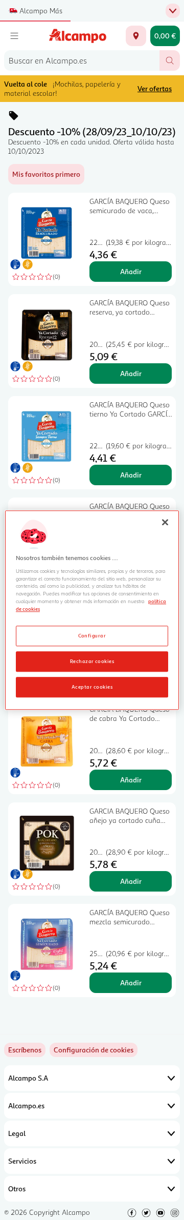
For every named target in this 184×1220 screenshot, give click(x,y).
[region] (92, 610)
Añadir (131, 271)
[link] (93, 1050)
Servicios (22, 1160)
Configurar (92, 635)
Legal (17, 1133)
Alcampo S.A (28, 1077)
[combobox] (82, 60)
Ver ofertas (154, 88)
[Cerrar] (165, 522)
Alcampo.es (26, 1105)
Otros (17, 1188)
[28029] (136, 36)
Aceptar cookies (92, 687)
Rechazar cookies (92, 661)
